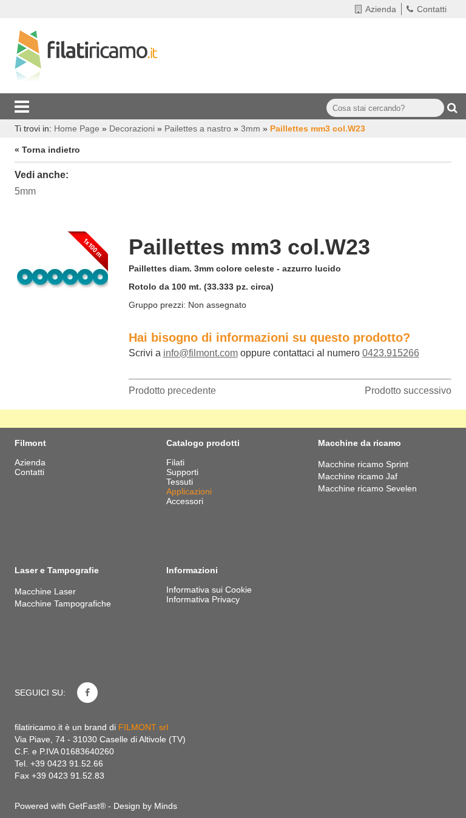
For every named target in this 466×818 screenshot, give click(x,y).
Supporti (183, 472)
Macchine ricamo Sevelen (367, 488)
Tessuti (180, 482)
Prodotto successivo (408, 390)
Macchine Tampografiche (63, 603)
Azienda (380, 9)
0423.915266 (390, 353)
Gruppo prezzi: (157, 305)
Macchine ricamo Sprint (363, 464)
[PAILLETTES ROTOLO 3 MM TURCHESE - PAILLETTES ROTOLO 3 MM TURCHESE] (62, 274)
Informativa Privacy (203, 599)
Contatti (432, 9)
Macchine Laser (45, 591)
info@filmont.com (200, 353)
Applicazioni (190, 491)
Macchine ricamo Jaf (357, 476)
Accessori (186, 501)
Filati (176, 462)
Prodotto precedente (172, 390)
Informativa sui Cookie (209, 589)
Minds (165, 806)
